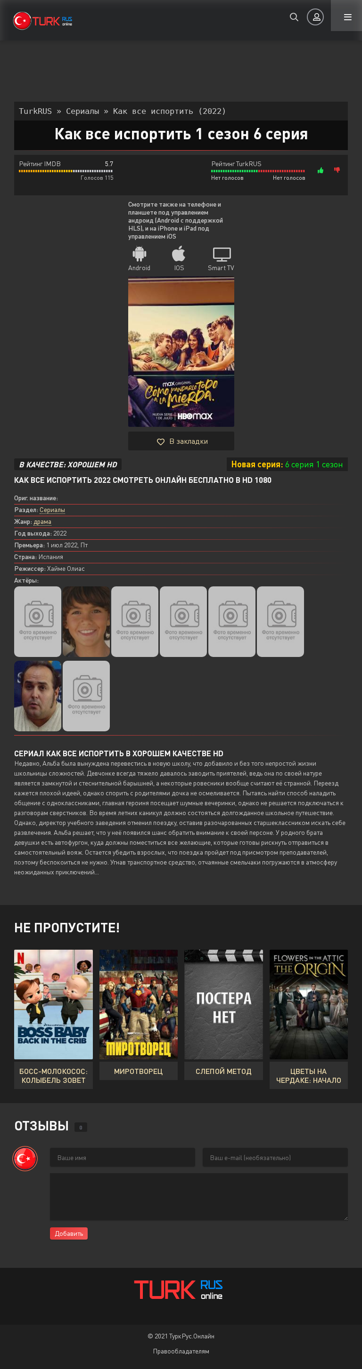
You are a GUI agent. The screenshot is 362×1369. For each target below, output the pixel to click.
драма (42, 521)
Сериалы (52, 509)
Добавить (69, 1233)
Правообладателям (181, 1351)
